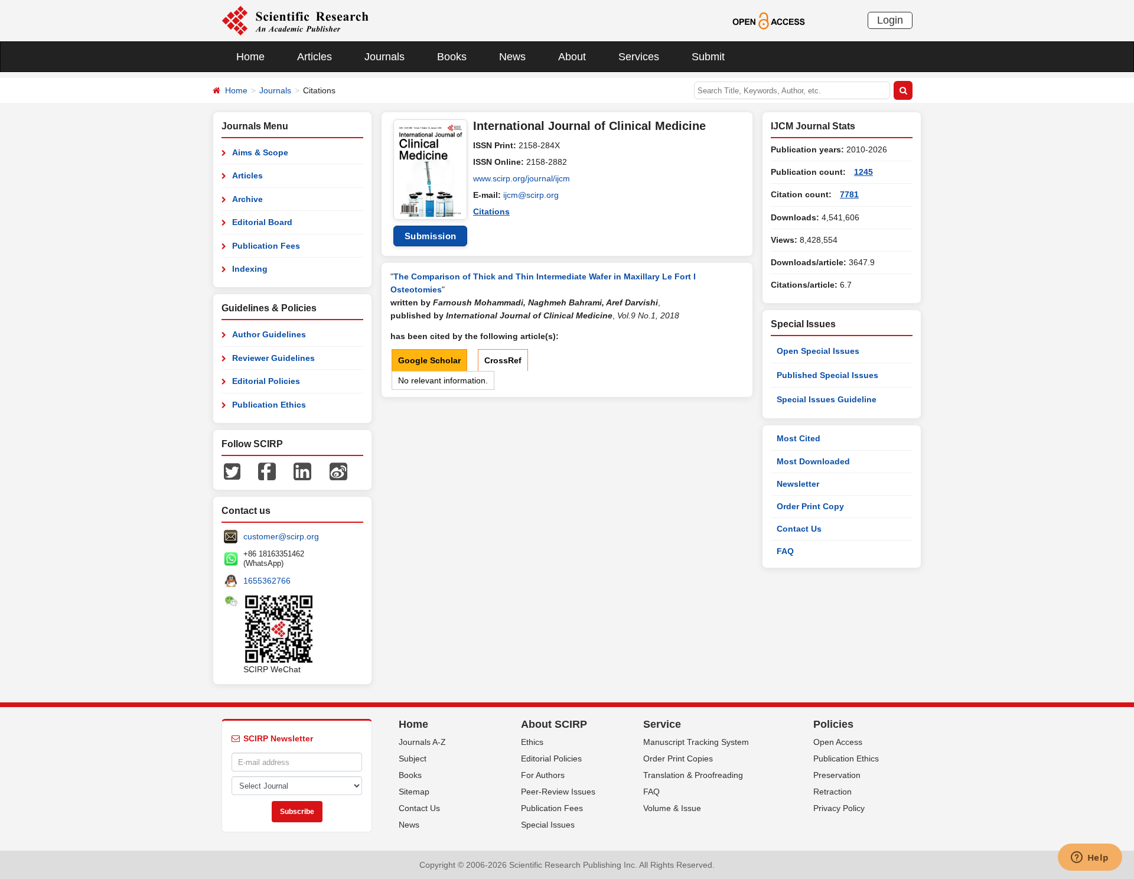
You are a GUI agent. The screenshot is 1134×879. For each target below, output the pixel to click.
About (572, 57)
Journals (384, 57)
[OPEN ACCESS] (769, 20)
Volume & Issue (672, 808)
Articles (314, 57)
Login (890, 20)
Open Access (837, 742)
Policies (833, 724)
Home (250, 57)
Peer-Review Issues (558, 791)
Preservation (837, 775)
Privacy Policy (839, 808)
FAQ (785, 551)
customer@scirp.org (281, 536)
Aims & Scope (260, 152)
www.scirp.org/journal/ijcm (521, 178)
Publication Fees (266, 245)
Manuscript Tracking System (696, 742)
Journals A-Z (422, 742)
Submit (708, 57)
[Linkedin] (302, 471)
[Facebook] (267, 471)
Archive (247, 199)
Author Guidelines (269, 334)
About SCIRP (554, 724)
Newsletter (798, 484)
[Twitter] (232, 471)
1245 (863, 172)
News (512, 57)
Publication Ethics (269, 404)
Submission (431, 236)
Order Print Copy (810, 506)
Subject (412, 758)
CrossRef (503, 360)
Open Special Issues (818, 351)
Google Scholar (429, 360)
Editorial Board (262, 222)
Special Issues (548, 824)
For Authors (543, 775)
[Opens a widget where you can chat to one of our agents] (1089, 858)
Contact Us (799, 528)
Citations (491, 211)
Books (452, 57)
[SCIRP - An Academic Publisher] (295, 20)
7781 (849, 194)
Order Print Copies (678, 758)
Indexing (250, 269)
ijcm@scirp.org (531, 195)
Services (638, 57)
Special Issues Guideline (826, 399)
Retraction (832, 791)
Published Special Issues (827, 375)
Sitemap (414, 791)
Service (662, 724)
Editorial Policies (266, 381)
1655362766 (267, 580)
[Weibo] (338, 471)
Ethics (532, 742)
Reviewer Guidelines (273, 358)
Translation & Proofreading (693, 775)
